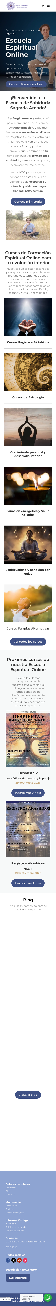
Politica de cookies (15, 1230)
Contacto (10, 1194)
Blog (8, 1191)
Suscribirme (28, 657)
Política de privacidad (16, 1227)
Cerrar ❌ (28, 673)
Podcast (10, 1209)
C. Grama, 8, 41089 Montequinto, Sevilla (25, 1241)
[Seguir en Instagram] (25, 1260)
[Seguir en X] (13, 1260)
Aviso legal (11, 1223)
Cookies (6, 1300)
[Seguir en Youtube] (19, 1260)
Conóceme (11, 1187)
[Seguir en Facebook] (8, 1260)
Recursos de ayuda (15, 1212)
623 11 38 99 (11, 1247)
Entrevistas (11, 1205)
